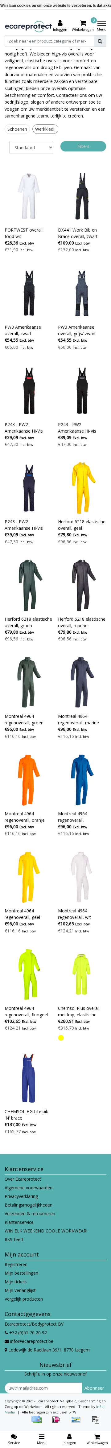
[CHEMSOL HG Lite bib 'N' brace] (29, 1078)
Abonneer (94, 1388)
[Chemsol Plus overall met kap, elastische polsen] (82, 974)
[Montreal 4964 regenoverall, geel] (29, 877)
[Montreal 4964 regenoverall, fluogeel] (29, 974)
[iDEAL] (58, 1422)
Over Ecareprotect (23, 1179)
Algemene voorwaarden (28, 1188)
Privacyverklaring (21, 1196)
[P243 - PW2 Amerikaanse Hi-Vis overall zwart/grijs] (82, 391)
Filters (83, 146)
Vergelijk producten (24, 1299)
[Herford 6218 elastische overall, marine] (82, 585)
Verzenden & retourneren (30, 1213)
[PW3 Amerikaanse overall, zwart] (29, 293)
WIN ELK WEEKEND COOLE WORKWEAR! (46, 1231)
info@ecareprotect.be (31, 1341)
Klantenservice (19, 1222)
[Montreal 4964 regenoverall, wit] (82, 877)
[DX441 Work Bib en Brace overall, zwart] (82, 196)
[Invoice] (97, 1422)
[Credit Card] (38, 1422)
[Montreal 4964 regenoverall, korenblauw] (82, 780)
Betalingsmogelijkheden (28, 1205)
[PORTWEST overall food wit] (29, 196)
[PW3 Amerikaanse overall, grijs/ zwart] (82, 293)
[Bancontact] (78, 1422)
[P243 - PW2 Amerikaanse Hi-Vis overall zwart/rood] (29, 391)
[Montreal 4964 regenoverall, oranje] (29, 780)
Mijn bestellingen (21, 1273)
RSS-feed (14, 1239)
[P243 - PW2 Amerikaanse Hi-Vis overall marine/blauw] (29, 488)
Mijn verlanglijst (20, 1290)
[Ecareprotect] (29, 26)
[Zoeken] (100, 41)
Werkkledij (45, 129)
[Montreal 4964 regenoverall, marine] (82, 682)
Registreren (16, 1264)
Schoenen (17, 129)
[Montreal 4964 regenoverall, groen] (29, 682)
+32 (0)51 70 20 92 (27, 1332)
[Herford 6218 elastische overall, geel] (82, 488)
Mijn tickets (16, 1282)
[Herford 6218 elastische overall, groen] (29, 585)
